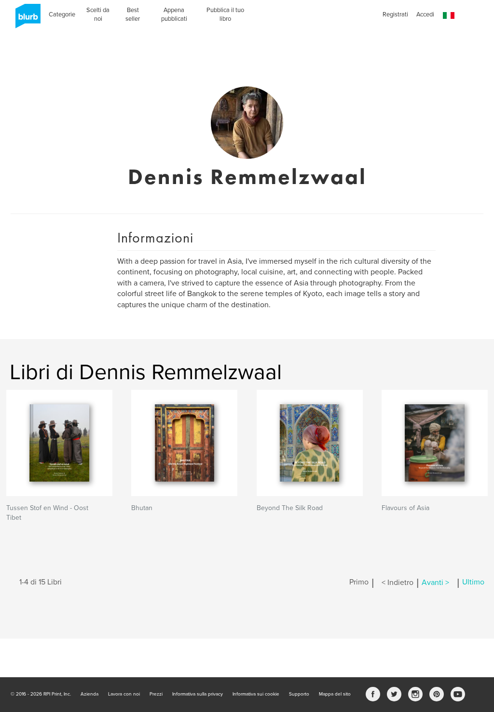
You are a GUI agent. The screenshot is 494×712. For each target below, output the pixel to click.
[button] (448, 16)
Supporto (299, 694)
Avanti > (435, 582)
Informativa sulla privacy (197, 694)
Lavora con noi (124, 694)
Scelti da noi (98, 14)
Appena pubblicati (174, 14)
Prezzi (156, 694)
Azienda (89, 694)
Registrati (395, 14)
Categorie (62, 14)
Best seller (132, 14)
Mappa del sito (335, 694)
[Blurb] (25, 19)
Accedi (425, 14)
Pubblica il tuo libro (225, 14)
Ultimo (473, 582)
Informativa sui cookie (256, 694)
